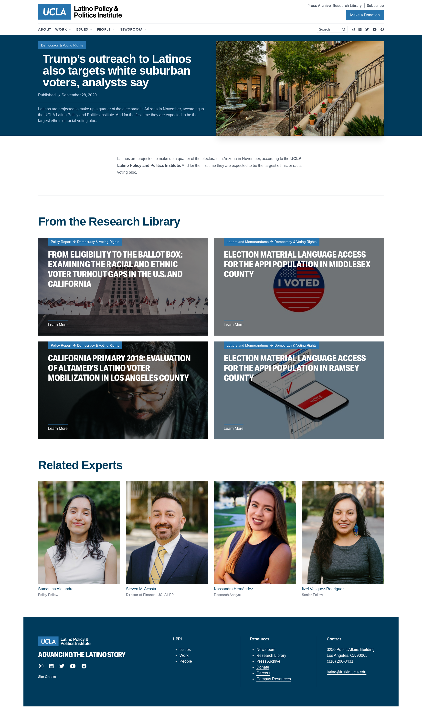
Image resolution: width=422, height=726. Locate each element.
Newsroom (265, 649)
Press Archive (319, 5)
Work (184, 655)
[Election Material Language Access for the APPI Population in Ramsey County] (299, 390)
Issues (185, 649)
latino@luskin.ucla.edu (346, 672)
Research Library (347, 5)
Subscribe (375, 5)
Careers (263, 673)
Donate (262, 667)
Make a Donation (365, 15)
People (185, 661)
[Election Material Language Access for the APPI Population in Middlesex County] (299, 287)
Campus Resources (273, 679)
